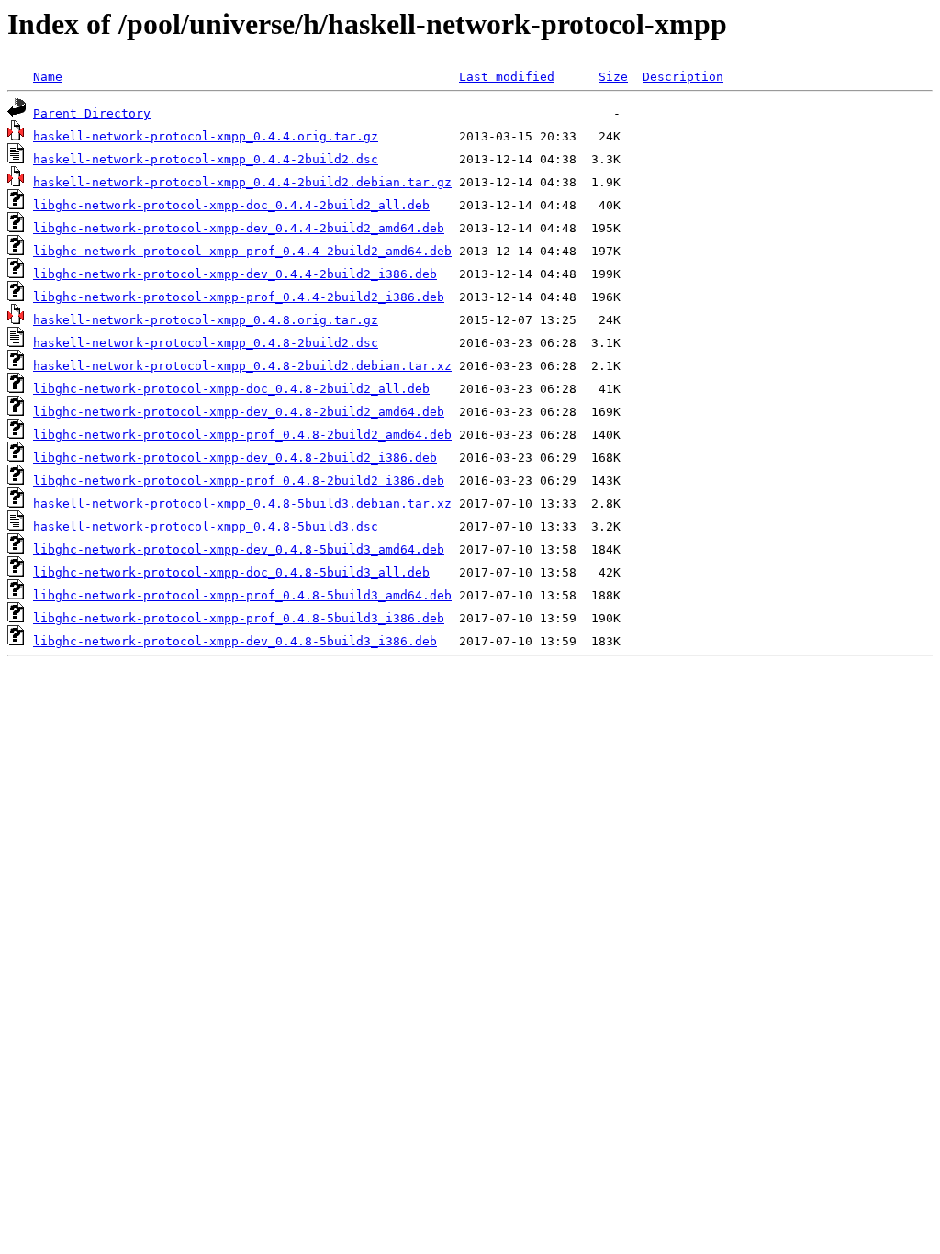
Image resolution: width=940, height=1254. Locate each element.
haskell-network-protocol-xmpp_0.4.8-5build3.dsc (205, 526)
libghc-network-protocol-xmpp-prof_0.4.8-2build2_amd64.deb (242, 435)
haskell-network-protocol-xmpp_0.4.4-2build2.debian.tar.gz (242, 182)
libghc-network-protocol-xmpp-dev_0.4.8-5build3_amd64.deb (238, 549)
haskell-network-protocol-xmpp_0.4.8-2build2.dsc (205, 343)
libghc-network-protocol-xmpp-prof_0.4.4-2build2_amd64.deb (242, 251)
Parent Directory (92, 113)
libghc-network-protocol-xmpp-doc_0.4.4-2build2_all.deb (231, 205)
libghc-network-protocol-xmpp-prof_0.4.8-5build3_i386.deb (238, 618)
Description (683, 77)
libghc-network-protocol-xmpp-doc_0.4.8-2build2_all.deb (231, 389)
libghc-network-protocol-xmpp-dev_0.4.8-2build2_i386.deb (235, 458)
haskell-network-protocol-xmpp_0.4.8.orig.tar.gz (205, 320)
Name (47, 77)
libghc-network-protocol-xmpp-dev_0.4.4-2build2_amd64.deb (238, 228)
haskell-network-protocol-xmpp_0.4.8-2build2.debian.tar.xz (242, 366)
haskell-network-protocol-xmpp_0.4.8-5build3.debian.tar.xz (242, 503)
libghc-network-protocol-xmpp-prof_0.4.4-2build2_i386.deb (238, 297)
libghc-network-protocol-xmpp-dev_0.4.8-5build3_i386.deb (235, 641)
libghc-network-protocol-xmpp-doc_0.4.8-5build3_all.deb (231, 572)
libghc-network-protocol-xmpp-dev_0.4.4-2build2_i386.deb (235, 274)
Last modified (506, 77)
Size (613, 77)
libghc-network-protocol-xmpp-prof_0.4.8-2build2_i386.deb (238, 480)
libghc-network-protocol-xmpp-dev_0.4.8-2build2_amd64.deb (238, 412)
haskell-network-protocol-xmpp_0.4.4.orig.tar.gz (205, 136)
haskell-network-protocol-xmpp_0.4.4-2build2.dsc (205, 159)
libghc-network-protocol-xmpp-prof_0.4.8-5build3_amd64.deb (242, 595)
